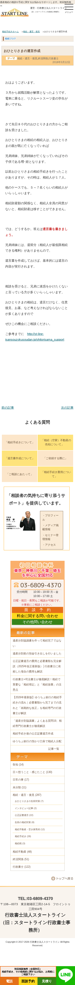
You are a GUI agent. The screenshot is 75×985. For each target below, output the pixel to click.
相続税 (18, 843)
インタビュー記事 (24, 808)
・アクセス (49, 544)
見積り (47, 981)
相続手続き (20, 836)
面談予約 (28, 981)
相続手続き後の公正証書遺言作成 (33, 733)
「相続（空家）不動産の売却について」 (56, 442)
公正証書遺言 (22, 815)
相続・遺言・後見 (31, 31)
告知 (15, 764)
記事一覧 (53, 748)
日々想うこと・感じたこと (29, 772)
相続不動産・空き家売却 (27, 829)
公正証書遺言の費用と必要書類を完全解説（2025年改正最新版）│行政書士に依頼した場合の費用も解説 (37, 666)
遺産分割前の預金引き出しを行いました (37, 653)
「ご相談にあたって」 (19, 474)
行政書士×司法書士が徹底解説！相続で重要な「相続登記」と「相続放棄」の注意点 (37, 684)
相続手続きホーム (10, 31)
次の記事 (67, 407)
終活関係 (43, 58)
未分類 (17, 787)
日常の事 (18, 779)
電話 (9, 981)
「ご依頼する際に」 (55, 458)
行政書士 (54, 58)
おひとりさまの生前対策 (27, 801)
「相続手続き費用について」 (56, 474)
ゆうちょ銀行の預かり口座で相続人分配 (37, 741)
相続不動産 (19, 851)
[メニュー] (69, 6)
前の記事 (7, 407)
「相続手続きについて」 (20, 442)
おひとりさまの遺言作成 (22, 51)
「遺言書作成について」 (20, 458)
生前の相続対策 (23, 822)
